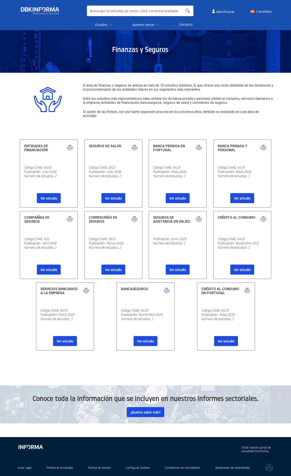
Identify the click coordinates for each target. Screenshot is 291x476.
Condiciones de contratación (182, 467)
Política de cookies (99, 467)
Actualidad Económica (255, 451)
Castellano (264, 11)
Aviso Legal (25, 467)
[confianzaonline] (269, 467)
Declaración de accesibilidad (232, 467)
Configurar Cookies (138, 467)
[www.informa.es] (30, 446)
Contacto (185, 24)
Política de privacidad (60, 467)
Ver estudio (48, 198)
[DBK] (41, 11)
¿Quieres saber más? (145, 412)
